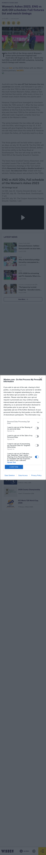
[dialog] (23, 427)
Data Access (23, 475)
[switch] (37, 428)
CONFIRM (14, 467)
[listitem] (23, 422)
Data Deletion (10, 475)
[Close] (41, 379)
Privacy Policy (36, 475)
